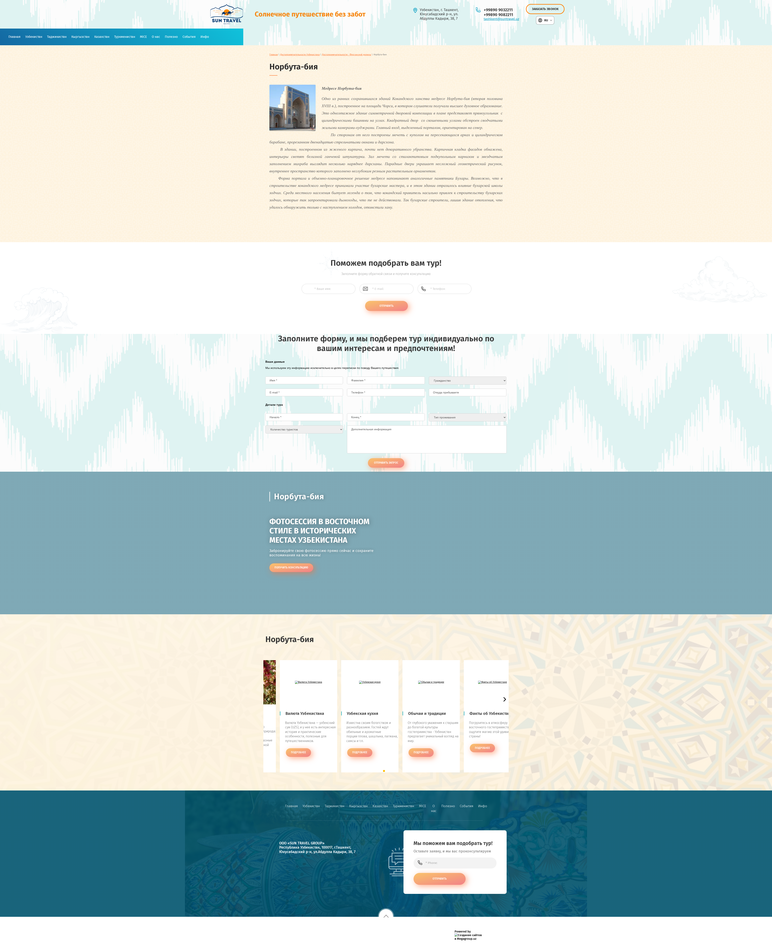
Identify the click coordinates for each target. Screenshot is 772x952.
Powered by (463, 931)
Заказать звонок (545, 9)
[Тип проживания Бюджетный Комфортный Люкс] (467, 417)
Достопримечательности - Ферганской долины (346, 54)
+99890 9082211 (498, 14)
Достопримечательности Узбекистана (300, 54)
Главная (273, 54)
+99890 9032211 (498, 9)
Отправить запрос (386, 462)
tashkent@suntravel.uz (501, 19)
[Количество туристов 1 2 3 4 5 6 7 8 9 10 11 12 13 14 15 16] (304, 429)
